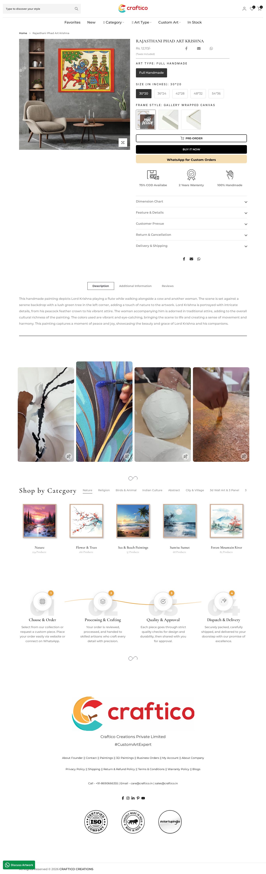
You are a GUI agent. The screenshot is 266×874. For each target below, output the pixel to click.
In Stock (195, 22)
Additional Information (135, 286)
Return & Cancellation (153, 235)
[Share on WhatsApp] (211, 48)
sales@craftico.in (166, 783)
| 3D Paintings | (125, 758)
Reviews (168, 286)
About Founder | (73, 758)
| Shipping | (94, 769)
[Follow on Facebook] (123, 798)
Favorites (72, 22)
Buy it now (191, 149)
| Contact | (91, 758)
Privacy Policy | (76, 769)
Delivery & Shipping (151, 246)
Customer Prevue (150, 223)
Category (114, 22)
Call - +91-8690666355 (103, 783)
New (91, 22)
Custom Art (168, 22)
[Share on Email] (199, 48)
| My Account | (170, 758)
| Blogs (195, 769)
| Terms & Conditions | (151, 769)
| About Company (192, 758)
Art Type (141, 22)
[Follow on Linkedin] (133, 798)
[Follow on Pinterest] (138, 798)
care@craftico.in (142, 783)
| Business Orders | (148, 758)
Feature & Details (150, 212)
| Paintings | (106, 758)
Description (100, 286)
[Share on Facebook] (186, 48)
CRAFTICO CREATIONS (76, 869)
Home (23, 33)
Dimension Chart (149, 201)
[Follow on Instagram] (128, 798)
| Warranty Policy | (178, 769)
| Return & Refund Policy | (119, 769)
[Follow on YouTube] (143, 798)
